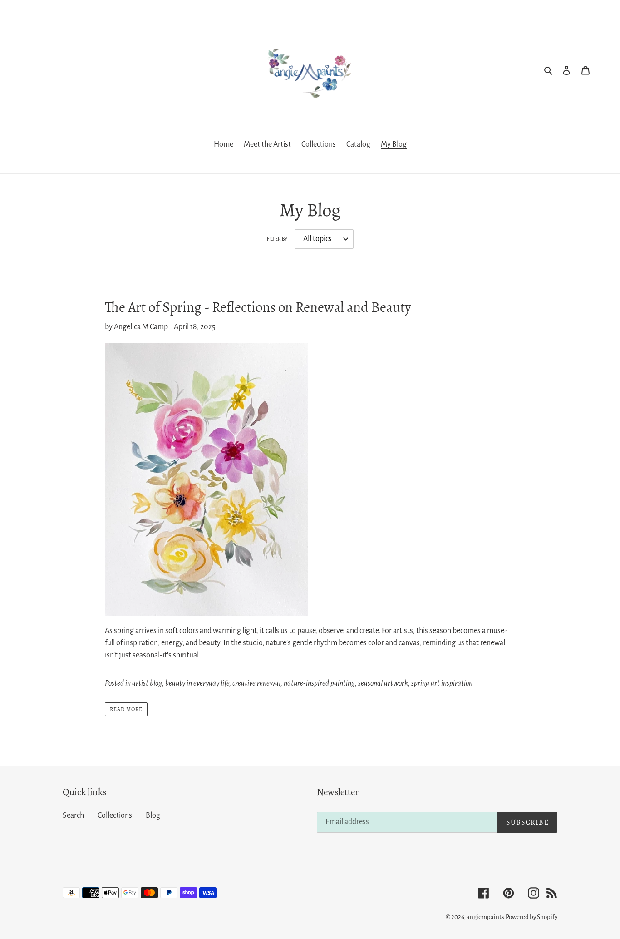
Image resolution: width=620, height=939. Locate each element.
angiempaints (485, 917)
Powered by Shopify (531, 917)
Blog (153, 815)
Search (73, 815)
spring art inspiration (441, 683)
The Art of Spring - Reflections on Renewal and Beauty (258, 307)
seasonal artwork (383, 683)
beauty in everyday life (197, 683)
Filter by (277, 239)
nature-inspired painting (319, 683)
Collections (115, 815)
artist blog (147, 683)
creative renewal (256, 683)
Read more (126, 709)
